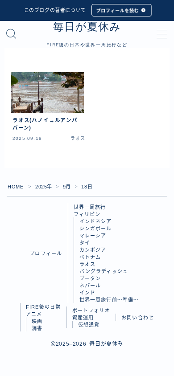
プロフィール (45, 253)
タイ (84, 242)
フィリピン (87, 214)
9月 (67, 186)
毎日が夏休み (87, 27)
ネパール (90, 285)
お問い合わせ (137, 317)
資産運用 (83, 317)
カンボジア (93, 250)
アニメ (34, 314)
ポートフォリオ (91, 310)
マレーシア (93, 235)
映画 (37, 321)
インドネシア (95, 221)
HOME (15, 186)
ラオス (87, 264)
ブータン (90, 278)
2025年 (43, 186)
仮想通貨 (89, 324)
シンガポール (95, 228)
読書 (37, 328)
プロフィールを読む (117, 10)
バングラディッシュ (103, 271)
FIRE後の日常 (43, 307)
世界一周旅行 (90, 207)
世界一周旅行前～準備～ (109, 299)
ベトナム (90, 257)
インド (87, 292)
